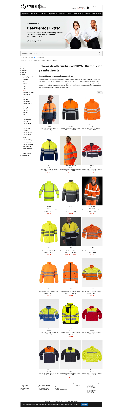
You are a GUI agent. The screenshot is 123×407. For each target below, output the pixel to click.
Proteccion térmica (27, 153)
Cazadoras (25, 105)
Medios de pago (41, 386)
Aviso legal (23, 386)
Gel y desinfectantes (27, 151)
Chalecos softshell (27, 97)
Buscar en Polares (39, 57)
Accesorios (34, 14)
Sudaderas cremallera (28, 88)
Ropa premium (53, 14)
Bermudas (25, 110)
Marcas (87, 14)
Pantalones (25, 112)
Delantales (25, 130)
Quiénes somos (24, 385)
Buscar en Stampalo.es (27, 57)
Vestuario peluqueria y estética (28, 136)
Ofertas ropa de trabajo (28, 76)
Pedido (94, 7)
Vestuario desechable (28, 141)
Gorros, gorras (26, 117)
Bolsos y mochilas (27, 119)
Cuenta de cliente (81, 7)
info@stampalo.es (57, 401)
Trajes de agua (26, 108)
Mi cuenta (36, 1)
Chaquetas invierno (27, 101)
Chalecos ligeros (26, 94)
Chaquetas (25, 99)
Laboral (70, 14)
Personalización (96, 14)
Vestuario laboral (27, 123)
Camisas (25, 83)
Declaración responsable (43, 389)
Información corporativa (26, 384)
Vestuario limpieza (27, 134)
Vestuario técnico (27, 142)
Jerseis (24, 85)
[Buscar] (100, 53)
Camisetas (25, 79)
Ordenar (99, 92)
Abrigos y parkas (26, 107)
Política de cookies (24, 388)
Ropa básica (25, 14)
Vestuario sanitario (27, 132)
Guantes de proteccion (28, 144)
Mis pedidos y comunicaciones (48, 1)
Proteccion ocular (27, 146)
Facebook (77, 385)
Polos (24, 81)
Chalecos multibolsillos (28, 92)
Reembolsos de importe (43, 388)
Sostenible (43, 14)
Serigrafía (57, 388)
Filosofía (22, 389)
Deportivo (62, 14)
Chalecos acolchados (28, 96)
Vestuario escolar (27, 139)
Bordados (57, 386)
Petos (24, 114)
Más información (74, 404)
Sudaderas (25, 87)
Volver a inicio (24, 60)
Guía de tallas (41, 391)
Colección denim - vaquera (29, 125)
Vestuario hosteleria (27, 127)
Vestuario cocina (27, 128)
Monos (24, 116)
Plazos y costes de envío (44, 385)
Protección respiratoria (28, 148)
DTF (56, 385)
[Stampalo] (33, 7)
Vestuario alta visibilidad (28, 77)
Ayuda (22, 1)
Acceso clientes (80, 8)
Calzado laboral (78, 14)
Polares (24, 90)
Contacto (29, 1)
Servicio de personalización (61, 389)
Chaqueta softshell (27, 103)
